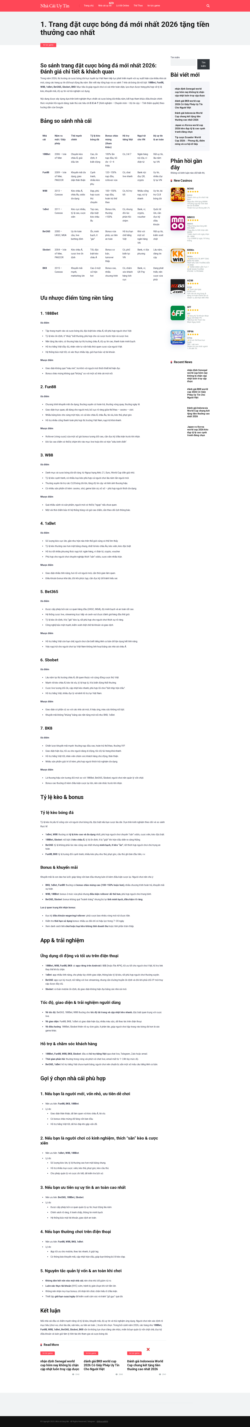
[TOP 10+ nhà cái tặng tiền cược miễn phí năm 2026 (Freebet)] (54, 5)
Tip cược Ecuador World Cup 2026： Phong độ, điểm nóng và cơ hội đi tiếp (190, 140)
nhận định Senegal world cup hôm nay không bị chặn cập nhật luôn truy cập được (59, 1365)
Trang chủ (89, 5)
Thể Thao (138, 5)
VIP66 (190, 331)
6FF (189, 307)
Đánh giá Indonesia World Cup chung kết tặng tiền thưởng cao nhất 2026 (188, 116)
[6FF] (178, 319)
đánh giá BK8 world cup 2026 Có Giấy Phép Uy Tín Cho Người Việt (189, 104)
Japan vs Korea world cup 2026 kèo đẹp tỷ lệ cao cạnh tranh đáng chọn (190, 128)
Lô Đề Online (122, 5)
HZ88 (190, 280)
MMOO (191, 217)
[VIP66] (178, 343)
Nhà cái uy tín (105, 5)
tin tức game (153, 5)
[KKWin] (178, 262)
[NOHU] (178, 201)
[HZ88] (178, 293)
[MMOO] (178, 229)
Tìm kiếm (175, 57)
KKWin (190, 250)
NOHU (190, 188)
